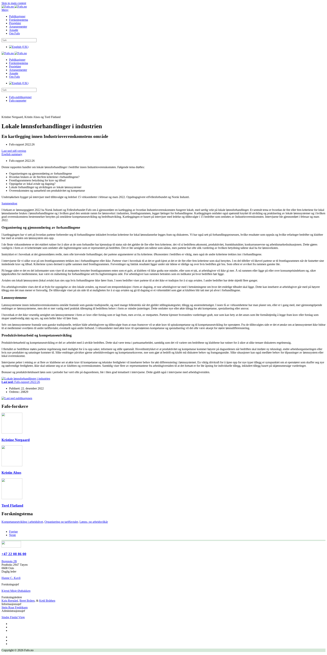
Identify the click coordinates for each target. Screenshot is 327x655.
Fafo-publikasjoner (20, 97)
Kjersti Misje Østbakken (16, 590)
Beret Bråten (27, 600)
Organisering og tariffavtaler (61, 521)
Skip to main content (14, 3)
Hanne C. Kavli (11, 578)
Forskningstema (18, 19)
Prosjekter (15, 23)
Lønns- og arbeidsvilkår (93, 521)
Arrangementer (18, 26)
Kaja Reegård (10, 600)
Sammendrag (9, 203)
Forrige (13, 531)
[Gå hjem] (14, 6)
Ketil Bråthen (47, 600)
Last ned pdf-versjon (14, 150)
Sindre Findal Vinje (13, 617)
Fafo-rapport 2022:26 (21, 382)
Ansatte (13, 30)
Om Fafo (14, 33)
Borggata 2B (9, 561)
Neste (12, 535)
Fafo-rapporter (17, 100)
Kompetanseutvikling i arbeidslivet (22, 521)
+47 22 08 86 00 (14, 554)
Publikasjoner (17, 16)
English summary (12, 154)
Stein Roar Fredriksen (15, 607)
